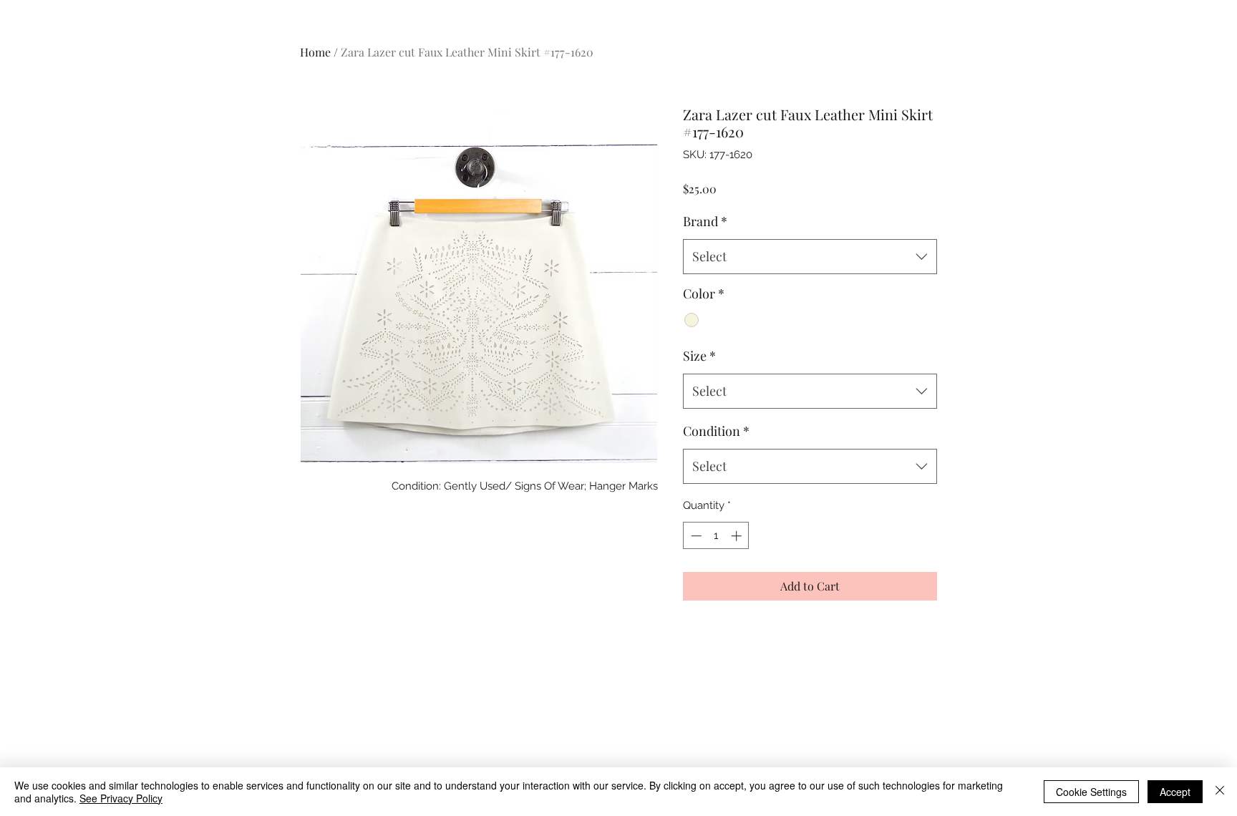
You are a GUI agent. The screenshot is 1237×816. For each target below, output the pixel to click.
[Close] (1219, 792)
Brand (705, 221)
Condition (716, 430)
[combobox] (810, 257)
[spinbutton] (716, 536)
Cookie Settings (1091, 792)
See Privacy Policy (120, 798)
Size (699, 355)
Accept (1175, 792)
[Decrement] (694, 536)
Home (315, 51)
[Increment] (737, 536)
